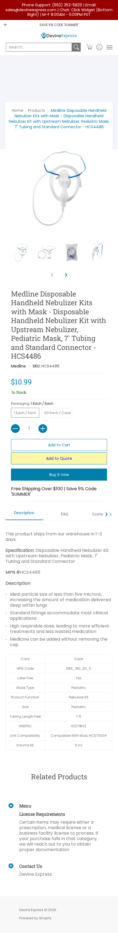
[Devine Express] (59, 36)
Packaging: (32, 403)
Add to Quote (59, 458)
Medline (18, 366)
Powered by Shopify (35, 918)
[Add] (42, 428)
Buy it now (59, 474)
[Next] (66, 275)
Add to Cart (59, 445)
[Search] (76, 47)
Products (36, 110)
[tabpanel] (59, 638)
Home (17, 110)
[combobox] (39, 47)
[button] (89, 47)
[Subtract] (15, 428)
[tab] (24, 514)
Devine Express (31, 910)
